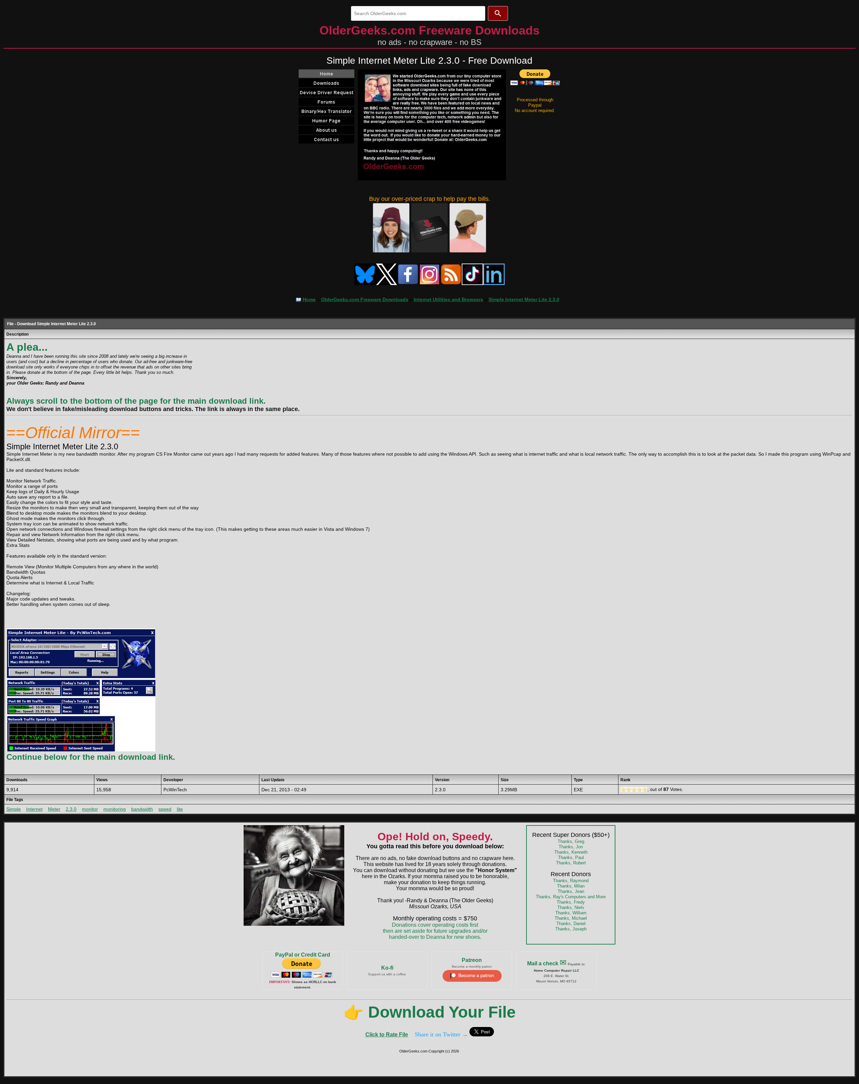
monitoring (114, 809)
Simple (13, 809)
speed (164, 809)
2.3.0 (71, 809)
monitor (90, 809)
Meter (54, 809)
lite (180, 809)
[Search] (498, 13)
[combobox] (418, 13)
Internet (34, 809)
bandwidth (142, 809)
